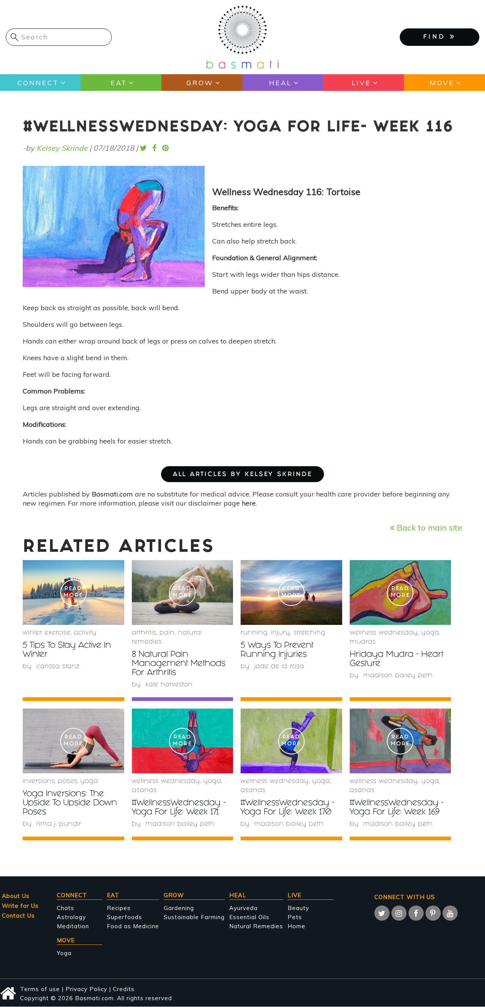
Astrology (71, 917)
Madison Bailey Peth (398, 676)
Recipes (119, 908)
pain (167, 633)
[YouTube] (450, 913)
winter (32, 633)
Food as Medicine (133, 926)
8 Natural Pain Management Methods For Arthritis (178, 664)
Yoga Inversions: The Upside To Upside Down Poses (70, 803)
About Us (16, 895)
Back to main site (428, 527)
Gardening (179, 908)
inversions (39, 781)
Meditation (73, 926)
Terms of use (40, 989)
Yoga (64, 953)
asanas (144, 790)
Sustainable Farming (194, 917)
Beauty (298, 908)
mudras (363, 642)
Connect (38, 82)
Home (296, 926)
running (254, 633)
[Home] (242, 36)
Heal (280, 82)
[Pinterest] (433, 913)
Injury (280, 633)
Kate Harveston (169, 685)
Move (442, 82)
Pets (295, 917)
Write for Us (20, 905)
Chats (65, 908)
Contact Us (18, 915)
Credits (124, 989)
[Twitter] (382, 913)
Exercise (57, 633)
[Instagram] (399, 913)
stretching (309, 633)
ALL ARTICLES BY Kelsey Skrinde (242, 474)
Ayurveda (243, 908)
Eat (119, 82)
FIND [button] (436, 37)
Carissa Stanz (58, 666)
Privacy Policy (86, 989)
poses (67, 781)
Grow (199, 82)
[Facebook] (416, 913)
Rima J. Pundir (58, 824)
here (249, 503)
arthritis (144, 633)
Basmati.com (112, 494)
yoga (430, 633)
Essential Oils (249, 917)
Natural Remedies (256, 926)
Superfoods (124, 917)
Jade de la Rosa (279, 666)
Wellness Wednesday (384, 633)
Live (361, 82)
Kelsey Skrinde (62, 148)
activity (85, 633)
